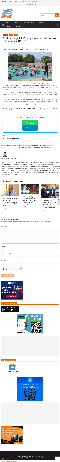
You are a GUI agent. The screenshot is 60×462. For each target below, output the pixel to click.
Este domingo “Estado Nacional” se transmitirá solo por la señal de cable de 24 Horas (10, 202)
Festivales (41, 23)
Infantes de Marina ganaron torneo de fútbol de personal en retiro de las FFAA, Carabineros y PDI (27, 145)
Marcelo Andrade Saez (15, 44)
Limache (11, 34)
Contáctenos (9, 26)
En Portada (5, 34)
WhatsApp (31, 123)
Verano (16, 34)
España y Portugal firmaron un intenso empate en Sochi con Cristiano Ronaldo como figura (29, 200)
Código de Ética (39, 454)
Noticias (8, 23)
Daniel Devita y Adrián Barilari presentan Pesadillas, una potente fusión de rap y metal (35, 1)
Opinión (16, 23)
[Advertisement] (30, 346)
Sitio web (3, 260)
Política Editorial (22, 454)
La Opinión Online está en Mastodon (9, 461)
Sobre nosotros (20, 26)
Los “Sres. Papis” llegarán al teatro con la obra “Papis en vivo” (35, 147)
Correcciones (31, 454)
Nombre (3, 246)
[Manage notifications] (3, 459)
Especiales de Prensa (29, 23)
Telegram (31, 129)
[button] (11, 23)
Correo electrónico (6, 253)
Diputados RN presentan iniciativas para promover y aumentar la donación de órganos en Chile (50, 204)
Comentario (4, 226)
